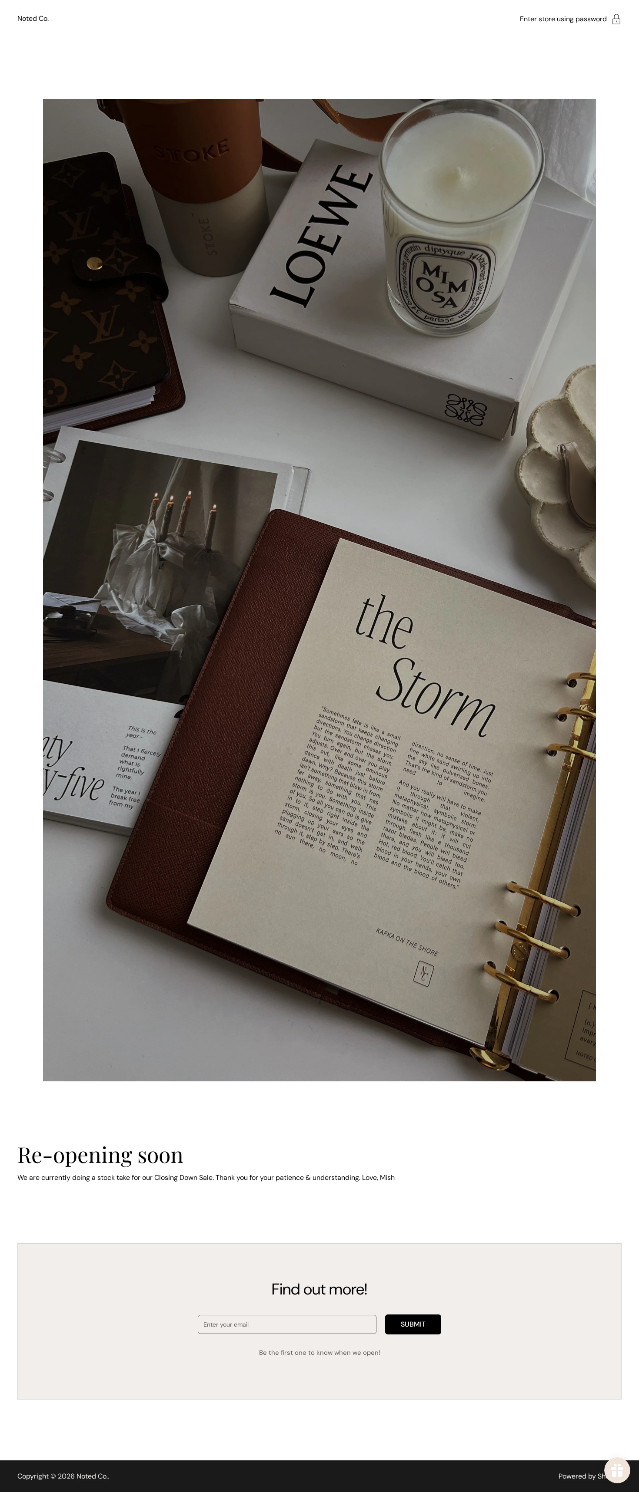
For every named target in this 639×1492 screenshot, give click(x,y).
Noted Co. (33, 18)
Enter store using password (563, 18)
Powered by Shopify (590, 1476)
